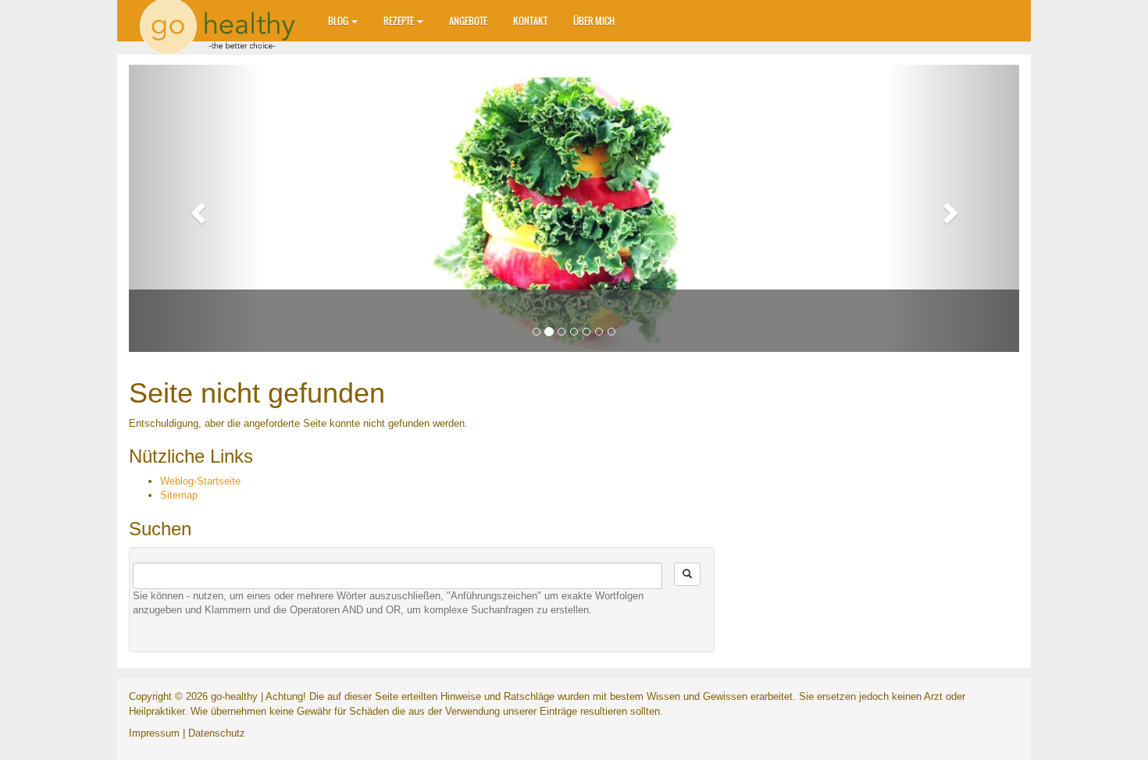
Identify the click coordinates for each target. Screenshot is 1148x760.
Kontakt (530, 20)
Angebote (468, 20)
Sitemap (179, 495)
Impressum (154, 733)
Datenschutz (216, 733)
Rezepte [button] (399, 20)
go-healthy (234, 696)
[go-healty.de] (222, 19)
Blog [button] (339, 20)
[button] (195, 208)
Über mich (594, 20)
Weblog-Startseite (200, 481)
